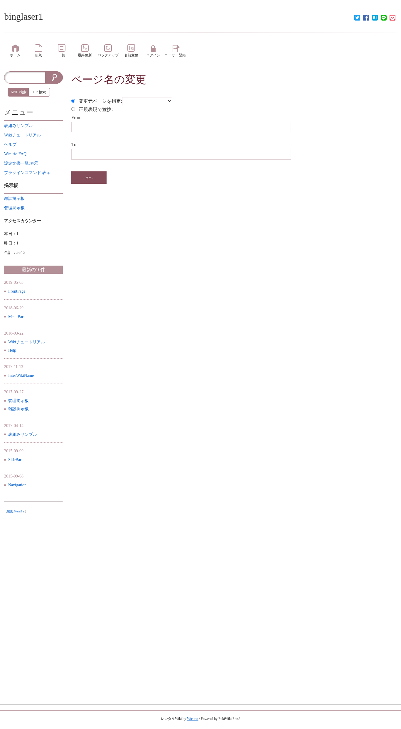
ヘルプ (10, 144)
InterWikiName (21, 375)
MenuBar (15, 317)
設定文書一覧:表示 (21, 163)
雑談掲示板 (18, 409)
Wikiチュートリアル (26, 342)
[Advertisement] (33, 604)
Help (12, 350)
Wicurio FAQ (15, 154)
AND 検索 (18, 92)
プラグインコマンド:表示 (27, 173)
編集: (16, 511)
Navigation (17, 485)
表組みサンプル (22, 434)
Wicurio (192, 719)
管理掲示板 (18, 401)
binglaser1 (23, 16)
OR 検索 (39, 92)
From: (76, 117)
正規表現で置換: (96, 109)
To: (74, 144)
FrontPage (16, 291)
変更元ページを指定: (100, 101)
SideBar (14, 460)
